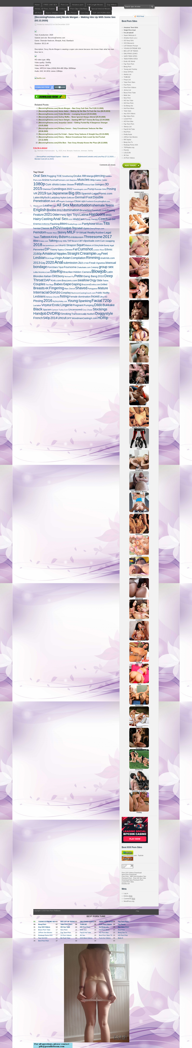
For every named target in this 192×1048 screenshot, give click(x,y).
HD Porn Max (128, 121)
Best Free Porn (43, 941)
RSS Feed (140, 16)
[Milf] (139, 640)
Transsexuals (78, 313)
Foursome (70, 267)
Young (73, 301)
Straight (73, 253)
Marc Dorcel (69, 288)
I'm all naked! (128, 33)
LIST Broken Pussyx (131, 46)
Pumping (89, 305)
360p (92, 180)
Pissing (38, 301)
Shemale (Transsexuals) (46, 151)
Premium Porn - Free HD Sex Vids (134, 878)
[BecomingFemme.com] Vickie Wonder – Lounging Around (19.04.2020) (67, 114)
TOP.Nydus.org (129, 147)
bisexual (111, 262)
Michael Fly (69, 276)
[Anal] (139, 212)
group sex (106, 267)
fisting (64, 296)
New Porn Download (129, 874)
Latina (83, 214)
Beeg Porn (127, 67)
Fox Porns (127, 85)
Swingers (99, 184)
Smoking (66, 313)
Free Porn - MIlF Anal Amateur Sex (134, 876)
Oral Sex (39, 176)
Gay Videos (112, 5)
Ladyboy (55, 197)
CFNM (86, 263)
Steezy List (127, 127)
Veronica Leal (44, 272)
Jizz (80, 262)
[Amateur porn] (139, 179)
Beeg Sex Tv (128, 142)
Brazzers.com (69, 280)
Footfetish (90, 201)
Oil (54, 276)
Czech (103, 219)
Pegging (51, 176)
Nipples (62, 253)
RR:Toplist (127, 140)
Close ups (80, 201)
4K (47, 288)
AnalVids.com (107, 258)
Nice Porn (127, 98)
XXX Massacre (129, 43)
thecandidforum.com (50, 245)
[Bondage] (139, 747)
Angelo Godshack (66, 201)
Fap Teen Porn (129, 64)
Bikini (63, 223)
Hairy (37, 219)
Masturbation (81, 205)
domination (71, 210)
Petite (78, 276)
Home (37, 5)
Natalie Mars (52, 233)
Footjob (66, 228)
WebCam (79, 219)
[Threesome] (139, 704)
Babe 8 (120, 938)
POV (57, 228)
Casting (47, 219)
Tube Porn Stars (129, 82)
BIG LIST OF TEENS (131, 51)
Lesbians (62, 9)
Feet (104, 253)
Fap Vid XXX (42, 938)
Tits (106, 223)
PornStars (52, 267)
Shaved (81, 288)
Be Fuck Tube (65, 938)
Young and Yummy (130, 69)
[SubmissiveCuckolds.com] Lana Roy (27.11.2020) (97, 157)
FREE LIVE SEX (50, 5)
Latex (36, 197)
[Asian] (139, 298)
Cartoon (55, 310)
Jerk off (55, 201)
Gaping (76, 284)
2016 (47, 300)
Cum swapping (107, 241)
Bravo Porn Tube (130, 93)
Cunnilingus (58, 189)
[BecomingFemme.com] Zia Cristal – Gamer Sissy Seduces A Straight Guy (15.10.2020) (74, 134)
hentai (36, 228)
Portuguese (92, 288)
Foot (89, 197)
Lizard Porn (128, 119)
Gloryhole (98, 245)
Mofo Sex (127, 95)
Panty (63, 215)
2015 (37, 188)
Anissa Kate (89, 184)
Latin (110, 271)
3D (107, 184)
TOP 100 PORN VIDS (101, 13)
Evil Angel (50, 258)
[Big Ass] (139, 255)
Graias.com (43, 241)
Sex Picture (72, 13)
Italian (47, 276)
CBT (80, 241)
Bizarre (75, 241)
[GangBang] (139, 469)
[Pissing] (139, 276)
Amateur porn (77, 5)
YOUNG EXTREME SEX (132, 48)
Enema (37, 223)
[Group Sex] (139, 768)
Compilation (78, 258)
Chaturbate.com (84, 267)
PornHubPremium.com (59, 180)
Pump (91, 189)
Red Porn (127, 132)
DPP (69, 318)
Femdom (39, 232)
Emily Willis (62, 241)
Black (37, 309)
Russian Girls (100, 189)
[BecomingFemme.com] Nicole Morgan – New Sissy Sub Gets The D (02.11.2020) (71, 108)
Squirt (81, 245)
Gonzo (54, 292)
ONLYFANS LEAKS (130, 54)
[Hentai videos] (139, 554)
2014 (53, 318)
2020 (60, 151)
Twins (105, 280)
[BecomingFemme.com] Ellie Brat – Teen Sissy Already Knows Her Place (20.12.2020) (73, 143)
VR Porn (38, 13)
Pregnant (78, 305)
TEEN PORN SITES (131, 59)
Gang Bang (90, 276)
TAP (69, 241)
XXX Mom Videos (86, 938)
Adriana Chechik (53, 297)
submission (70, 262)
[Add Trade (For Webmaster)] (131, 168)
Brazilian (68, 271)
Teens (109, 205)
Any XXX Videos (129, 114)
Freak (92, 262)
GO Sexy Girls (129, 40)
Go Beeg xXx (128, 106)
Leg (99, 253)
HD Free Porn (128, 103)
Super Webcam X (130, 35)
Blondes (38, 276)
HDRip (103, 318)
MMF (80, 228)
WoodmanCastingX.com (84, 318)
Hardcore (76, 151)
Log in (126, 893)
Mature (103, 288)
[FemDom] (139, 790)
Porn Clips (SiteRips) (78, 9)
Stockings (100, 309)
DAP (47, 280)
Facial (97, 300)
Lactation (37, 305)
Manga (90, 176)
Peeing (111, 210)
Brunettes (85, 210)
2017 (107, 236)
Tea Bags (50, 285)
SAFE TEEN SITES (130, 56)
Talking (53, 240)
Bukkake (109, 305)
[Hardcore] (139, 533)
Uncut (62, 318)
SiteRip (90, 151)
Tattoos (45, 237)
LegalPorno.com (102, 193)
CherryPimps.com (96, 229)
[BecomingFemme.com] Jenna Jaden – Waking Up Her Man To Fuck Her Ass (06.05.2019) (74, 111)
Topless (61, 250)
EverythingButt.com (102, 201)
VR (35, 193)
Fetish (79, 184)
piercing (99, 175)
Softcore (70, 198)
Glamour (47, 189)
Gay (42, 262)
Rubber (99, 232)
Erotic (56, 305)
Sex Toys (73, 214)
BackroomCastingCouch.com (83, 293)
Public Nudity (102, 292)
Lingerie (66, 305)
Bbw (35, 240)
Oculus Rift (79, 175)
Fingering (56, 288)
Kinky (54, 237)
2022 (69, 189)
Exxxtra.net (126, 884)
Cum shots (52, 184)
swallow (83, 280)
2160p (37, 253)
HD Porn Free (123, 935)
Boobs (51, 210)
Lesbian (39, 258)
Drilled (104, 284)
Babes (58, 284)
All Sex (63, 205)
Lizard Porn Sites (128, 882)
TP (77, 232)
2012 (60, 210)
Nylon (63, 197)
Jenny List (127, 90)
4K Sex (126, 155)
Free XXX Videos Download (132, 873)
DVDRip (53, 313)
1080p (39, 184)
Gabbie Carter (101, 180)
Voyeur (46, 305)
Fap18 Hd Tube (129, 129)
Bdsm (63, 237)
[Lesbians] (139, 618)
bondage (40, 267)
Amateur (49, 253)
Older (56, 214)
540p (46, 318)
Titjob (60, 267)
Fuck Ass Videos (105, 938)
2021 (48, 214)
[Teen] (139, 683)
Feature (38, 214)
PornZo (126, 150)
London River (98, 250)
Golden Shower (66, 184)
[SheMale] (139, 661)
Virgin (58, 258)
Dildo (98, 305)
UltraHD (62, 245)
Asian (66, 258)
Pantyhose (88, 223)
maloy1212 (49, 24)
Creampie (88, 253)
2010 (101, 276)
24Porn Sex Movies (131, 137)
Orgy (93, 280)
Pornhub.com (99, 210)
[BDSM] (139, 319)
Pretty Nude (128, 134)
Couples (39, 284)
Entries (128, 896)
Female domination (80, 296)
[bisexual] (139, 725)
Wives (99, 223)
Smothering (67, 176)
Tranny (53, 249)
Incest (95, 296)
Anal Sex (60, 219)
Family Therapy (91, 219)
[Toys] (139, 405)
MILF (71, 232)
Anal (64, 151)
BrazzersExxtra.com (91, 284)
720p (107, 300)
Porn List (64, 5)
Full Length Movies (95, 5)
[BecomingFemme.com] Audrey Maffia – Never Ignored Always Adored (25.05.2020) (72, 117)
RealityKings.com (74, 224)
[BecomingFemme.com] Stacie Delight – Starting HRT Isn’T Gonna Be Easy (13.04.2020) (74, 120)
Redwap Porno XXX (131, 145)
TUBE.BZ (127, 77)
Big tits (74, 193)
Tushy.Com (63, 310)
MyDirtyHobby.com (60, 301)
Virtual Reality (87, 232)
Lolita (35, 272)
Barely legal (109, 245)
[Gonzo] (139, 512)
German (80, 197)
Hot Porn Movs (129, 108)
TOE (59, 176)
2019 (42, 193)
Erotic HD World (129, 61)
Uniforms (45, 224)
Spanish (86, 193)
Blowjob (70, 151)
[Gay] (139, 490)
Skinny (62, 232)
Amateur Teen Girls (131, 27)
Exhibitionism (76, 237)
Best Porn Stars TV (105, 935)
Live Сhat (85, 13)
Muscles (83, 179)
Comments (129, 899)
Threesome (93, 237)
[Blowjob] (139, 362)
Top (137, 911)
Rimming (93, 258)
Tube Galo (127, 111)
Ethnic (108, 249)
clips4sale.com (91, 240)
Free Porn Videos (130, 87)
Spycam (47, 309)
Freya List (127, 80)
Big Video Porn (129, 116)
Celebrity (94, 267)
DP (47, 249)
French (38, 318)
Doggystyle (104, 313)
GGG (70, 219)
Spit (48, 193)
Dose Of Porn (128, 72)
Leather (48, 205)
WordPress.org (129, 901)
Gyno (86, 228)
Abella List (127, 74)
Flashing (55, 223)
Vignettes (100, 263)
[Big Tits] (139, 340)
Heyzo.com (38, 206)
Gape (67, 284)
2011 (109, 214)
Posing (111, 189)
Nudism (91, 313)
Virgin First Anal (130, 30)
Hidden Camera (82, 271)
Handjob (39, 313)
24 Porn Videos (129, 158)
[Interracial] (139, 597)
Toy (74, 228)
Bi (51, 228)
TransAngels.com (80, 189)
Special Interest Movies (100, 9)
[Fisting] (139, 811)
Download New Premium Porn (132, 880)
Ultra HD (103, 297)
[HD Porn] (139, 233)
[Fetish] (139, 447)
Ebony (60, 276)
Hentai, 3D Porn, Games (45, 9)
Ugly (54, 206)
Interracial (41, 292)
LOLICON (127, 153)
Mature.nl (89, 245)
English (39, 209)
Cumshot (85, 249)
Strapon (71, 245)
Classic (45, 228)
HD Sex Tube (128, 100)
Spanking (84, 301)
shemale (84, 151)
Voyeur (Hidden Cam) (54, 13)
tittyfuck (45, 197)
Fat (75, 249)
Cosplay (66, 292)
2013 (36, 262)
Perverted (38, 249)
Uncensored (75, 309)
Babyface (73, 180)
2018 (37, 244)
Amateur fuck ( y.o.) (130, 38)
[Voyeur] (139, 576)
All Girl (111, 219)
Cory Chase (87, 310)
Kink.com (56, 280)
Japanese (60, 193)
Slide (99, 280)
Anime (45, 180)
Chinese (68, 249)
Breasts (39, 288)
